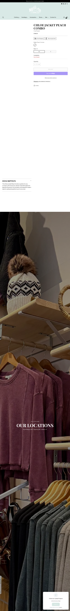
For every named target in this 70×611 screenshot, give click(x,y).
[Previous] (22, 1)
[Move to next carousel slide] (66, 204)
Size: (36, 48)
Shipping (36, 81)
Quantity (36, 61)
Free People (37, 31)
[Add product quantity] (39, 64)
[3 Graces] (35, 10)
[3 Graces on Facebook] (61, 3)
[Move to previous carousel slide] (63, 204)
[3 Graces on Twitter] (67, 3)
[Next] (47, 1)
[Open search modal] (3, 17)
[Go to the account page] (64, 17)
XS (39, 51)
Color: (39, 42)
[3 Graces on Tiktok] (65, 3)
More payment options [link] (51, 78)
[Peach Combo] (35, 45)
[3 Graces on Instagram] (63, 3)
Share (37, 85)
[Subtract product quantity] (35, 64)
